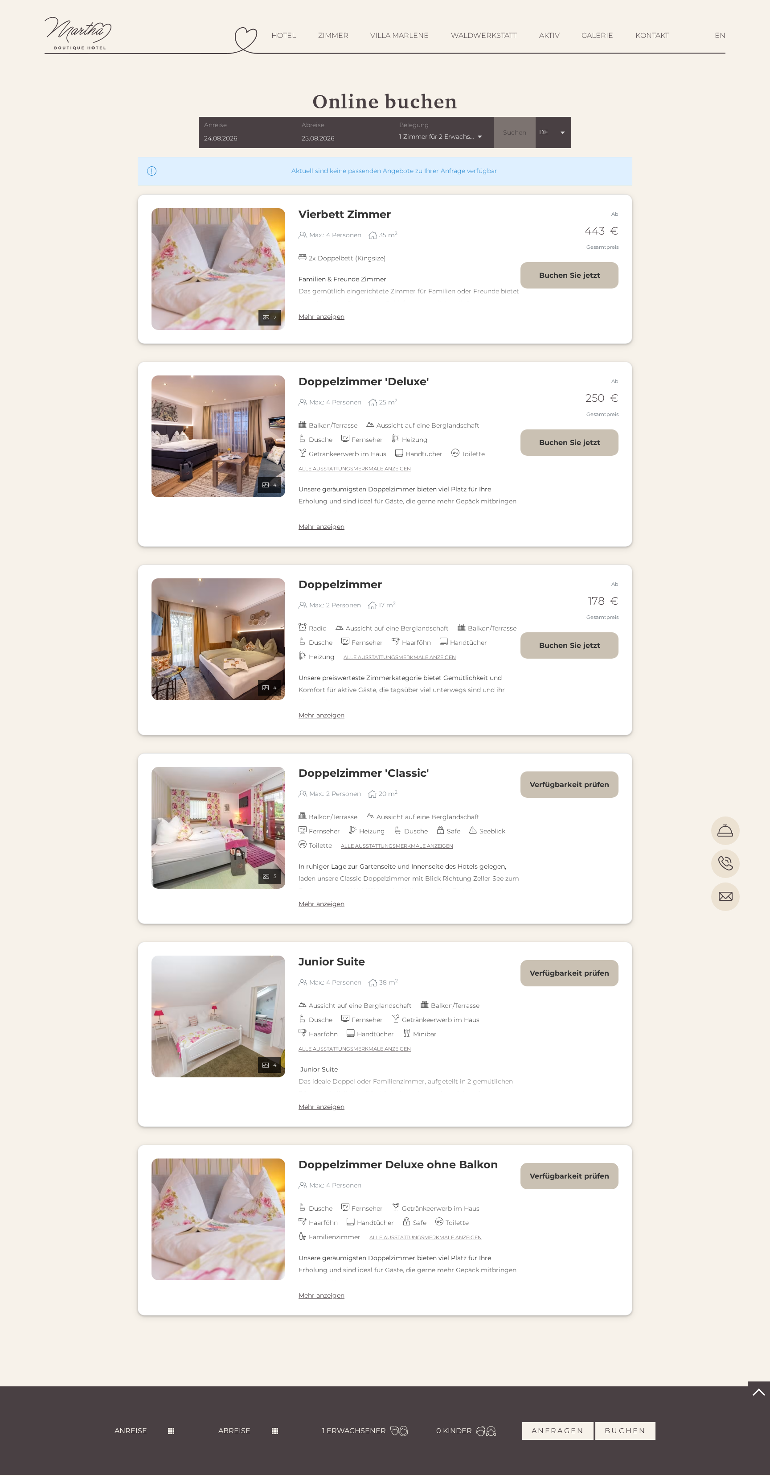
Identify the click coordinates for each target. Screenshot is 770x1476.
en (720, 35)
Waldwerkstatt (484, 35)
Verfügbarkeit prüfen (569, 784)
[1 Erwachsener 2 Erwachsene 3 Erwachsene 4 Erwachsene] (354, 1431)
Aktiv (549, 35)
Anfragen (558, 1431)
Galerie (597, 35)
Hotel (283, 35)
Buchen (625, 1431)
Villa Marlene (399, 35)
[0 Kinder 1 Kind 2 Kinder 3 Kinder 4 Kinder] (454, 1431)
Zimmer (333, 35)
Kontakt (652, 35)
